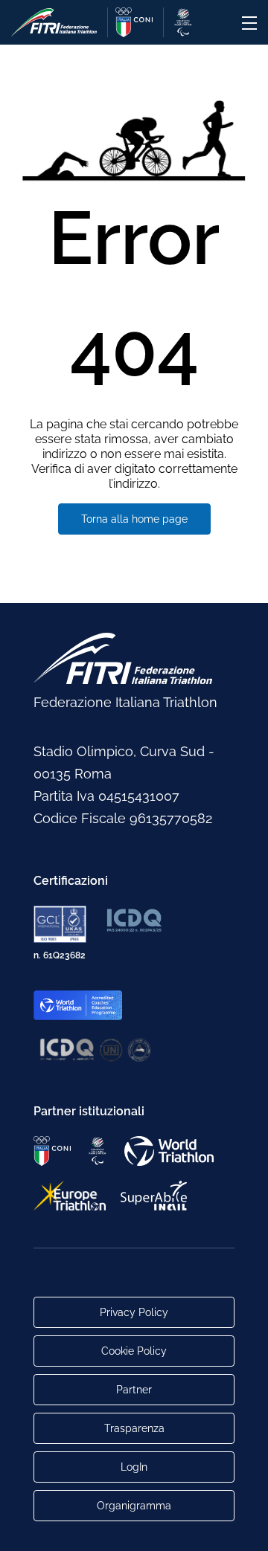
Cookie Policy (134, 1351)
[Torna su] (242, 1525)
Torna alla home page (134, 519)
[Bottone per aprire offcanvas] (249, 23)
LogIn (134, 1467)
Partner (134, 1390)
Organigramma (134, 1506)
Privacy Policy (134, 1312)
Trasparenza (134, 1428)
